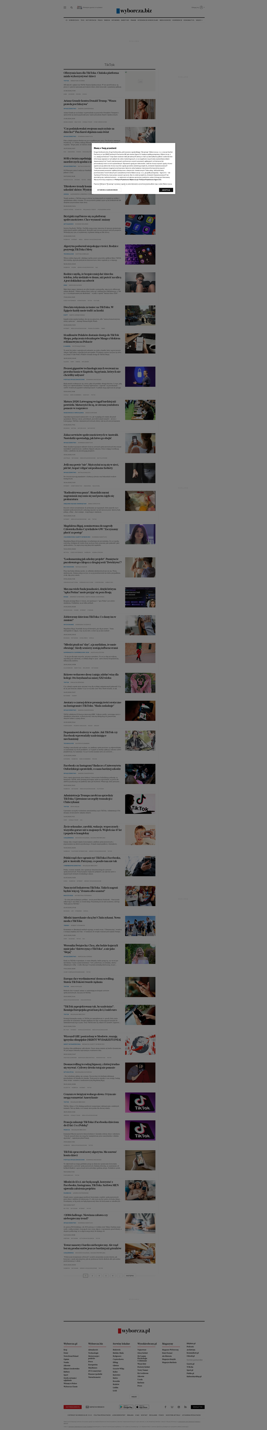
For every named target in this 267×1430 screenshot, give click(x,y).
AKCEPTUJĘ (166, 190)
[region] (133, 168)
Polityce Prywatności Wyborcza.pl (126, 179)
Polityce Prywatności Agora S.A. (150, 179)
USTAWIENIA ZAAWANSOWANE (107, 190)
